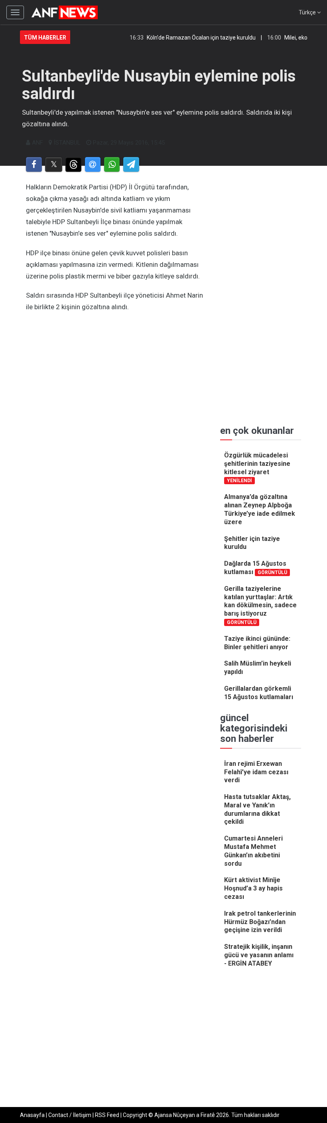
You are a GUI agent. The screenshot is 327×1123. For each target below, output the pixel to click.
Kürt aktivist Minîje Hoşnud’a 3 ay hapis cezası (253, 888)
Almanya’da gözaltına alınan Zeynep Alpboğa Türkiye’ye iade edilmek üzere (259, 509)
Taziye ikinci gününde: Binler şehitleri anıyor (257, 643)
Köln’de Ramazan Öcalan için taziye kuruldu (193, 37)
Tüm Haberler (45, 37)
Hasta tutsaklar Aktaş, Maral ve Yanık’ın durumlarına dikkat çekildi (257, 809)
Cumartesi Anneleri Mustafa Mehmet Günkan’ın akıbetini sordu (253, 851)
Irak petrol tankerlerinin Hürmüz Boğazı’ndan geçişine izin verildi (260, 922)
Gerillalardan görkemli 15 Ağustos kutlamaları (258, 693)
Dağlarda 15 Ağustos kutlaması (255, 568)
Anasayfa (32, 1115)
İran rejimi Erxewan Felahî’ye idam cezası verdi (256, 772)
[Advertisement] (115, 377)
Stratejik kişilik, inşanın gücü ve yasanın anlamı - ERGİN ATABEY (259, 955)
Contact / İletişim (69, 1115)
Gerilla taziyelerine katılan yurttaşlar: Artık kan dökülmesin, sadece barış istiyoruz (260, 605)
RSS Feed (107, 1115)
